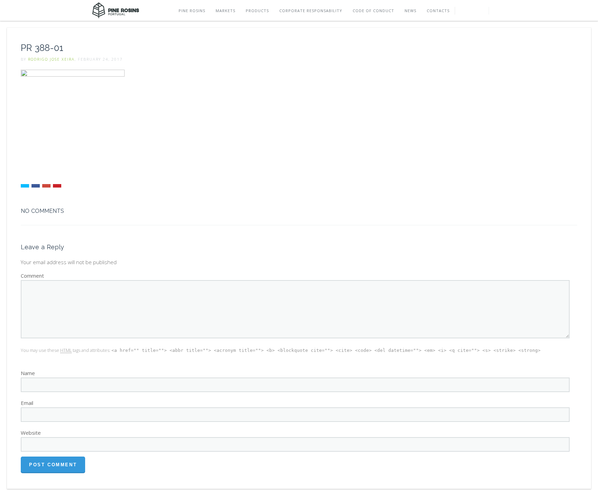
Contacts (438, 10)
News (410, 10)
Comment (32, 275)
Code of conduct (373, 10)
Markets (225, 10)
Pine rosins (192, 10)
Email (27, 402)
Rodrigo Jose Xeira (51, 59)
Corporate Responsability (310, 10)
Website (31, 432)
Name (28, 373)
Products (257, 10)
